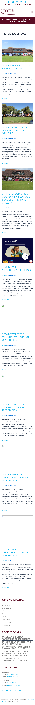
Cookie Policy (6, 622)
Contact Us (6, 620)
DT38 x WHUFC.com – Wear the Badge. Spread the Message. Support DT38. (15, 654)
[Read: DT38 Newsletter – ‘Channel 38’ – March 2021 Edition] (17, 531)
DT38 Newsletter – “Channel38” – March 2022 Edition (15, 407)
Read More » (6, 98)
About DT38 (6, 605)
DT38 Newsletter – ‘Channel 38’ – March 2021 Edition (15, 552)
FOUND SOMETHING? (12, 20)
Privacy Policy (6, 625)
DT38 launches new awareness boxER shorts (16, 638)
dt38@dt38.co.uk (12, 677)
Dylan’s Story (6, 608)
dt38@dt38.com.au (13, 685)
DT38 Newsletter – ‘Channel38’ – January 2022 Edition (16, 477)
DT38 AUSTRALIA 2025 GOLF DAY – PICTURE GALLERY (14, 130)
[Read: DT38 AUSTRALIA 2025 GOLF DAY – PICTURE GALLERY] (17, 113)
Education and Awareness (11, 611)
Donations (5, 614)
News (4, 617)
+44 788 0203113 (12, 674)
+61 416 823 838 (12, 683)
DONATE (22, 21)
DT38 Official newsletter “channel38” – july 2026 (16, 648)
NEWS (4, 74)
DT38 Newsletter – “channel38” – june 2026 (14, 660)
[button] (32, 11)
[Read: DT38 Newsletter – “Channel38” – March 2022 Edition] (17, 388)
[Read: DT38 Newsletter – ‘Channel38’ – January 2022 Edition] (17, 458)
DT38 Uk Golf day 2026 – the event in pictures (16, 643)
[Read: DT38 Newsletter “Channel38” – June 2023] (17, 250)
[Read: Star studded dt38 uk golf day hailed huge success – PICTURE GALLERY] (17, 179)
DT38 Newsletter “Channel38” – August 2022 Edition (15, 337)
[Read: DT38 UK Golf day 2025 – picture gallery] (17, 51)
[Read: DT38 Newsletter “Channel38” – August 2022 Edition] (17, 318)
